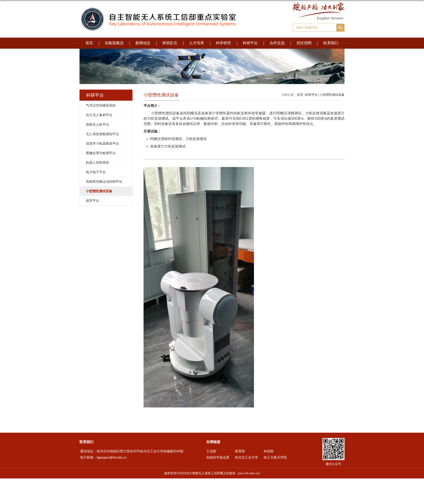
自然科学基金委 (217, 457)
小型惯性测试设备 (332, 94)
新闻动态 (142, 43)
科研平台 (250, 43)
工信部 (211, 451)
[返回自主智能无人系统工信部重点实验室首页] (160, 11)
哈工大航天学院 (275, 457)
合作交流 (277, 43)
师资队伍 (169, 43)
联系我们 (330, 43)
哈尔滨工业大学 (246, 457)
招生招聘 (304, 43)
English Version (330, 18)
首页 (89, 43)
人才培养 (196, 43)
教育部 (240, 451)
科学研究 (223, 43)
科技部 (269, 451)
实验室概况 (114, 43)
